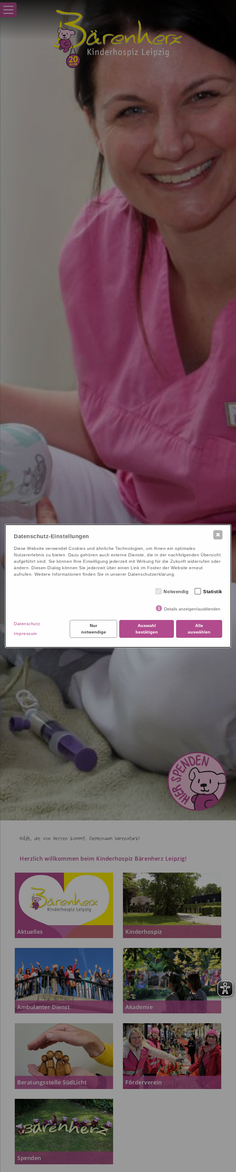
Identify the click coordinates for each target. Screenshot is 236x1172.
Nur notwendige (93, 628)
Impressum (25, 633)
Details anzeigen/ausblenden (192, 608)
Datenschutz (27, 623)
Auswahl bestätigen (147, 628)
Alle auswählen (199, 628)
